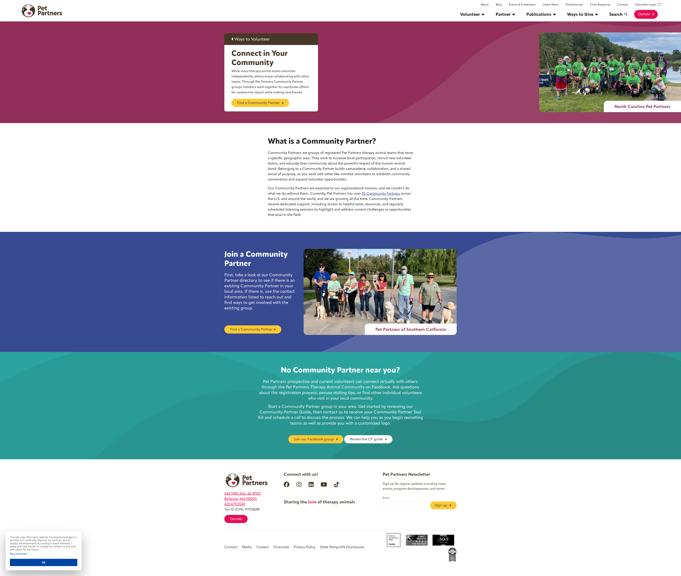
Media (247, 547)
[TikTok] (336, 484)
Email (386, 498)
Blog (499, 4)
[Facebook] (286, 484)
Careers (262, 547)
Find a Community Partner (259, 103)
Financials (281, 547)
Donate (644, 14)
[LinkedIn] (311, 484)
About (485, 4)
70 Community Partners (381, 194)
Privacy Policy (304, 547)
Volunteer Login (645, 4)
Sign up (441, 505)
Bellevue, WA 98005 (240, 499)
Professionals (574, 4)
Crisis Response (600, 4)
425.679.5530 (234, 504)
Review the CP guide (367, 439)
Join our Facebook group (314, 439)
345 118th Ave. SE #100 (242, 493)
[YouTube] (324, 484)
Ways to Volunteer (252, 39)
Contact (623, 4)
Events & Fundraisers (522, 4)
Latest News (551, 4)
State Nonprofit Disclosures (342, 547)
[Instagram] (299, 484)
